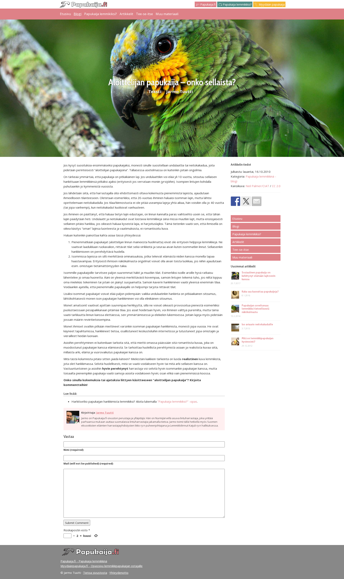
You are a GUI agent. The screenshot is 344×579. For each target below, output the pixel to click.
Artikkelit (126, 14)
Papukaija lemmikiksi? (237, 4)
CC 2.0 (276, 186)
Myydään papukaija (271, 4)
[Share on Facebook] (235, 201)
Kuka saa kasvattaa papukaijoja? (260, 291)
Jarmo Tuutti (179, 91)
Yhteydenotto (118, 573)
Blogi (77, 14)
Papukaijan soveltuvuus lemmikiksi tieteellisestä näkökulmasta (255, 309)
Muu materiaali (167, 14)
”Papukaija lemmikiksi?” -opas (177, 401)
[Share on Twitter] (246, 201)
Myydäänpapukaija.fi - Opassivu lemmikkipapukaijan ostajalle (102, 566)
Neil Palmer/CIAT (258, 186)
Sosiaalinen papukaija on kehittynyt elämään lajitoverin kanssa (258, 276)
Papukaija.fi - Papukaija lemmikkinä (84, 561)
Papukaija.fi (207, 4)
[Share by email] (256, 201)
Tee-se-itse (144, 14)
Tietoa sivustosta (95, 573)
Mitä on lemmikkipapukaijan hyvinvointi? (257, 339)
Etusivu (65, 14)
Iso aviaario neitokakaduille (257, 324)
